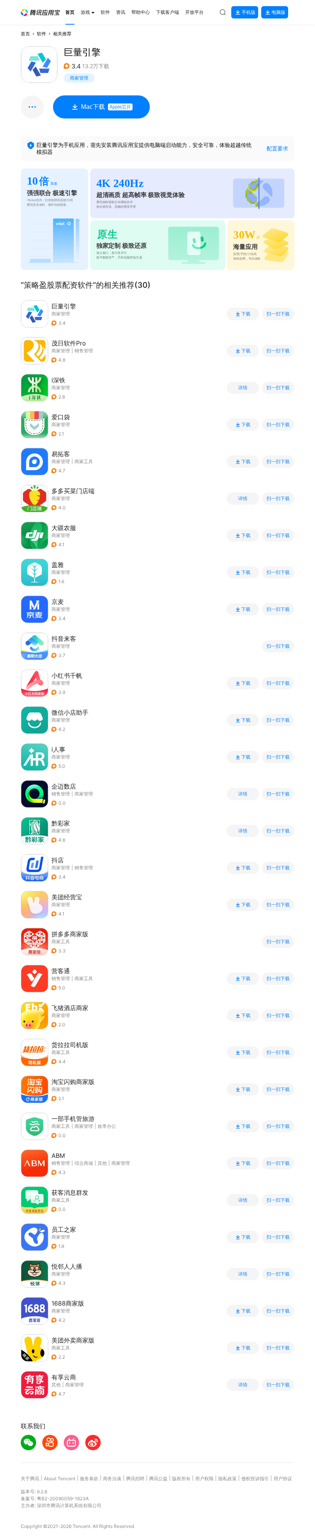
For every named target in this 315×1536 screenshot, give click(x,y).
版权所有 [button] (181, 1478)
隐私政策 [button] (227, 1478)
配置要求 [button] (277, 148)
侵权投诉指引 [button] (255, 1478)
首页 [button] (25, 34)
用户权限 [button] (204, 1478)
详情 (242, 387)
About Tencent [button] (59, 1478)
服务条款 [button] (89, 1478)
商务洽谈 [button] (112, 1478)
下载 (245, 314)
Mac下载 (106, 106)
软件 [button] (41, 34)
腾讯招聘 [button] (135, 1478)
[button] (40, 12)
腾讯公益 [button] (158, 1478)
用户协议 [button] (283, 1478)
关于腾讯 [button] (30, 1478)
